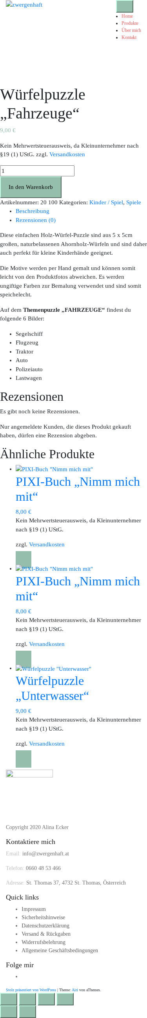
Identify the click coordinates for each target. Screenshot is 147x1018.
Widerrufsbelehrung (43, 942)
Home (127, 16)
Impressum (34, 909)
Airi (75, 990)
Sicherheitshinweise (43, 917)
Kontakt (129, 37)
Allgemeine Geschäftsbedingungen (60, 950)
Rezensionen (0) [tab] (36, 220)
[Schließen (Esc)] (65, 999)
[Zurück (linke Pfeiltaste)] (8, 1011)
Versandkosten (67, 154)
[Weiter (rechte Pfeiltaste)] (27, 1011)
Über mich (131, 30)
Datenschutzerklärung (45, 926)
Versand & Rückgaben (46, 934)
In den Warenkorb (31, 187)
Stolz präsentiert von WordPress (31, 990)
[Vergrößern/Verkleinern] (8, 999)
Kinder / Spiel (106, 202)
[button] (23, 559)
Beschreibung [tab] (32, 211)
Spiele (133, 202)
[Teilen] (46, 999)
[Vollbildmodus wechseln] (27, 999)
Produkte (130, 23)
